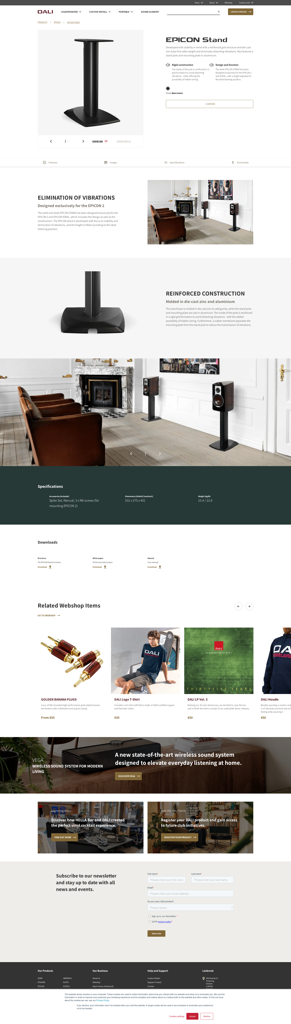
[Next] (249, 606)
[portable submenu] (132, 11)
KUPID (66, 982)
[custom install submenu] (110, 11)
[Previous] (238, 606)
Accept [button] (192, 1016)
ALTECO (66, 986)
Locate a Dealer (154, 978)
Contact (151, 986)
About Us (96, 978)
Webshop (96, 982)
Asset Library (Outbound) (103, 986)
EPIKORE (41, 982)
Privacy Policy (102, 1000)
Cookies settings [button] (176, 1016)
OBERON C (67, 978)
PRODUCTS (42, 22)
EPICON (57, 22)
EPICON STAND (73, 22)
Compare (210, 103)
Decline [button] (206, 1016)
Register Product (154, 982)
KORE (40, 978)
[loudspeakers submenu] (80, 11)
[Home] (45, 11)
